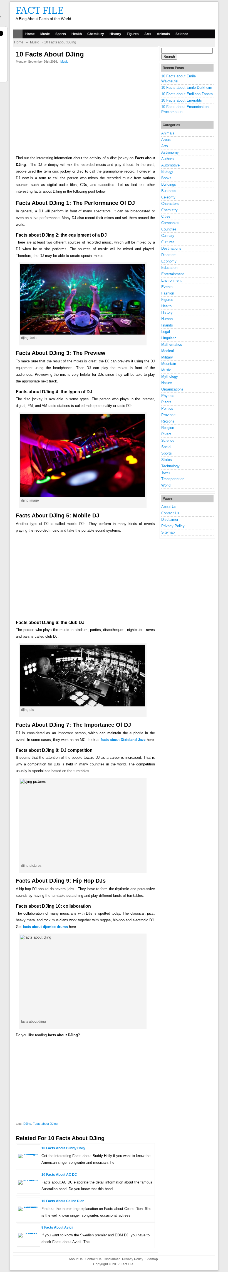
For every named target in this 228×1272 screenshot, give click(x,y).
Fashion (167, 293)
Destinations (171, 248)
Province (168, 415)
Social (166, 447)
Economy (169, 261)
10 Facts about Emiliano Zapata (187, 94)
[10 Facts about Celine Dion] (28, 1206)
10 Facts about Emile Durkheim (186, 87)
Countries (169, 229)
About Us (168, 507)
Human (167, 319)
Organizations (172, 389)
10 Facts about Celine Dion (62, 1201)
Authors (167, 159)
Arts (147, 34)
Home (30, 34)
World (165, 485)
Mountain (168, 364)
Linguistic (169, 338)
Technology (170, 466)
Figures (133, 34)
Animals (163, 34)
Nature (166, 383)
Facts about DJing (45, 1123)
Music (45, 34)
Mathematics (171, 344)
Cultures (168, 242)
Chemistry (95, 34)
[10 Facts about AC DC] (28, 1180)
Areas (166, 139)
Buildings (168, 184)
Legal (165, 332)
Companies (170, 223)
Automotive (170, 165)
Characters (170, 204)
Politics (167, 408)
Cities (165, 216)
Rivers (166, 434)
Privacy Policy (173, 526)
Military (167, 357)
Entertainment (172, 274)
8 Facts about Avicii (57, 1227)
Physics (167, 396)
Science (181, 34)
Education (169, 268)
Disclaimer (169, 519)
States (166, 460)
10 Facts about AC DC (59, 1175)
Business (168, 191)
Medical (167, 351)
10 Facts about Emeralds (181, 100)
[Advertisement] (85, 111)
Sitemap (168, 532)
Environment (171, 280)
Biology (167, 172)
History (115, 34)
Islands (167, 325)
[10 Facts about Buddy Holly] (28, 1153)
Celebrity (168, 197)
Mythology (169, 376)
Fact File (40, 10)
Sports (60, 34)
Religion (167, 428)
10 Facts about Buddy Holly (63, 1148)
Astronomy (170, 152)
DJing (27, 1123)
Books (166, 178)
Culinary (167, 236)
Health (76, 34)
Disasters (169, 255)
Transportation (172, 479)
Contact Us (170, 513)
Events (167, 287)
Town (165, 472)
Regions (167, 421)
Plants (166, 402)
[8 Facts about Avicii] (28, 1233)
